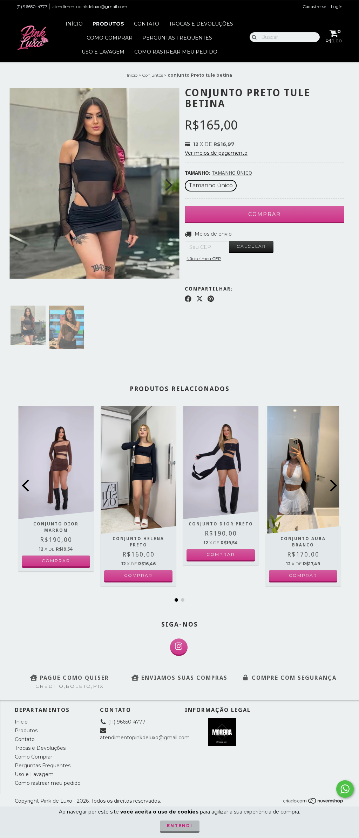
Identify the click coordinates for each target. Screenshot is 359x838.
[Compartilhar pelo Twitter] (199, 298)
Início (74, 24)
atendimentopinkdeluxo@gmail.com (89, 6)
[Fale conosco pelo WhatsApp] (345, 789)
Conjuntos (152, 75)
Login (337, 6)
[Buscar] (253, 37)
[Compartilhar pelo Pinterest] (211, 298)
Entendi (179, 825)
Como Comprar (110, 38)
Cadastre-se (314, 6)
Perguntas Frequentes (177, 38)
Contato (146, 24)
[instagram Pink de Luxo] (179, 647)
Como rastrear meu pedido (175, 52)
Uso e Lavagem (103, 52)
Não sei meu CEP (204, 258)
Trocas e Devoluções (201, 24)
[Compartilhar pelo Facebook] (188, 298)
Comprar (56, 560)
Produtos (108, 24)
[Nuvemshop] (313, 802)
